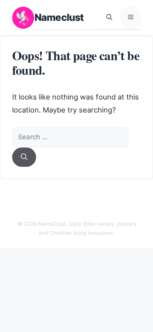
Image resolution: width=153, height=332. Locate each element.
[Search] (24, 157)
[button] (109, 17)
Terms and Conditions (98, 208)
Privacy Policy (43, 208)
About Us (41, 195)
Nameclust (59, 17)
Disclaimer (110, 195)
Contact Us (75, 195)
